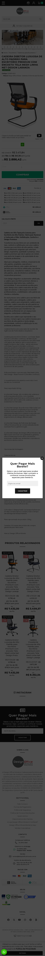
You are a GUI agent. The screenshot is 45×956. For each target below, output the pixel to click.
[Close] (42, 458)
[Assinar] (22, 491)
